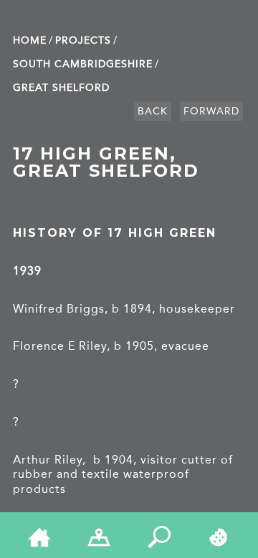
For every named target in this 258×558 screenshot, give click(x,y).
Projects (83, 40)
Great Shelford (61, 88)
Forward (211, 111)
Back (153, 111)
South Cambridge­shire (83, 64)
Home (30, 40)
